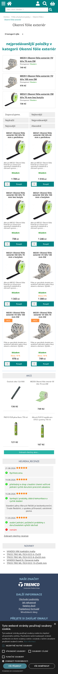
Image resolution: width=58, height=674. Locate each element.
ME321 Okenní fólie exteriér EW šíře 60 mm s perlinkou (42, 135)
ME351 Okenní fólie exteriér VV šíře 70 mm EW (42, 314)
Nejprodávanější (39, 120)
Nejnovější (10, 126)
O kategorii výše (12, 34)
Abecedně (36, 126)
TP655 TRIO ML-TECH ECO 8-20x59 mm (26, 557)
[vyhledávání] (46, 4)
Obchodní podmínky (29, 599)
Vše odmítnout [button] (41, 666)
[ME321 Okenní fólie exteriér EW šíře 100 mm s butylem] (42, 209)
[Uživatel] (39, 4)
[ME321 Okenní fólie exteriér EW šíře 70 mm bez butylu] (11, 99)
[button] (29, 661)
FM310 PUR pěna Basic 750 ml (16, 417)
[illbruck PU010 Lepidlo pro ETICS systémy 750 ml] (42, 431)
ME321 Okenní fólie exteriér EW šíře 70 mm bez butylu (15, 195)
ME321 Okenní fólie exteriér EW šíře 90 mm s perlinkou (15, 135)
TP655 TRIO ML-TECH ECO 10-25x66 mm (27, 563)
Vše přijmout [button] (14, 666)
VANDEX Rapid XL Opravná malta (23, 560)
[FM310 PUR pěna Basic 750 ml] (15, 429)
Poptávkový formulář (29, 608)
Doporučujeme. (12, 114)
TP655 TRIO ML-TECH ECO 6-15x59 (24, 554)
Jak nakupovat (29, 602)
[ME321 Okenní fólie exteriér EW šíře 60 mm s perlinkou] (42, 149)
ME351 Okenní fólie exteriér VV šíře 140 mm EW (42, 254)
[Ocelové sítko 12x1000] (16, 393)
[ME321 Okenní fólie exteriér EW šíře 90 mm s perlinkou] (15, 149)
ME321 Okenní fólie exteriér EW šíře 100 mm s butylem (42, 195)
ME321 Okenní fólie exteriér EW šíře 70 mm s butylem (15, 254)
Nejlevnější (37, 114)
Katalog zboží (29, 605)
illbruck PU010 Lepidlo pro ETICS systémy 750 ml (42, 418)
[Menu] (3, 3)
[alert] (29, 647)
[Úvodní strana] (11, 4)
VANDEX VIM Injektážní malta (21, 551)
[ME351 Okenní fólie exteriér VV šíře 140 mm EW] (42, 269)
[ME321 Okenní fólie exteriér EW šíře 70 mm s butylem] (15, 269)
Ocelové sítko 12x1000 (15, 381)
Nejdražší (9, 120)
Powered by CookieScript (12, 671)
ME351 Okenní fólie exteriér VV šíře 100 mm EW (15, 314)
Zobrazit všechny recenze (16, 535)
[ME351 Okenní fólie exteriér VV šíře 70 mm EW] (11, 63)
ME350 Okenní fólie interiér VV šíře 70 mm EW (42, 382)
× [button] (55, 624)
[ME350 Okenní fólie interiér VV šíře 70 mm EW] (42, 395)
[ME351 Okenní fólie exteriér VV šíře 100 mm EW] (11, 81)
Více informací (30, 641)
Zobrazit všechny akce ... (29, 452)
